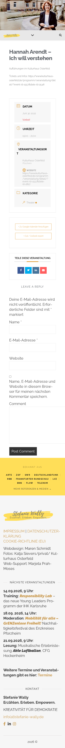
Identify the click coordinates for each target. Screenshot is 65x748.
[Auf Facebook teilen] (21, 270)
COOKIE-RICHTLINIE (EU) (24, 541)
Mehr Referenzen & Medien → (32, 489)
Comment (17, 404)
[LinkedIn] (35, 270)
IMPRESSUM (13, 531)
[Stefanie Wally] (11, 35)
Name (15, 322)
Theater (30, 202)
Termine (45, 675)
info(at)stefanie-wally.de (23, 717)
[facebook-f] (4, 724)
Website (16, 358)
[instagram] (14, 724)
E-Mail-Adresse (23, 340)
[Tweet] (28, 270)
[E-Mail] (43, 270)
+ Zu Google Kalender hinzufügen (33, 227)
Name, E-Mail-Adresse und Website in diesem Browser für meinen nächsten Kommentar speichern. (32, 389)
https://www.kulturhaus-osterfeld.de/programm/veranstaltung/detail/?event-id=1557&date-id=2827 (35, 178)
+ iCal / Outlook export (33, 236)
